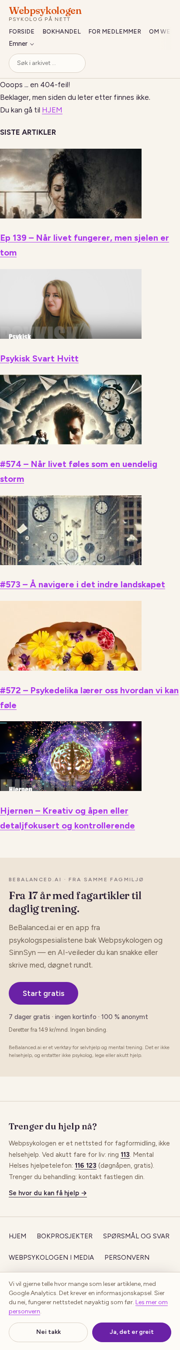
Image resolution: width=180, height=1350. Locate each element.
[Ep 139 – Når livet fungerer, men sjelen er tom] (71, 215)
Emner (18, 44)
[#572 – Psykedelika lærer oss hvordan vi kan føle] (71, 668)
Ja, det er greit (132, 1332)
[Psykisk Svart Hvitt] (71, 336)
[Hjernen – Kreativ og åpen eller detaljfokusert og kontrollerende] (71, 788)
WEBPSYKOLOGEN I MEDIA (51, 1257)
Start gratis (43, 993)
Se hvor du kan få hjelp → (48, 1193)
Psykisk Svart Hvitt (39, 358)
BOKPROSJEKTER (65, 1236)
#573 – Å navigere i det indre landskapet (82, 584)
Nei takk (48, 1332)
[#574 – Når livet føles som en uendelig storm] (71, 441)
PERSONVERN (126, 1257)
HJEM (52, 110)
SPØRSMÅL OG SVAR (136, 1236)
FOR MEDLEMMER (114, 31)
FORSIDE (22, 31)
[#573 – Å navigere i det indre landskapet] (71, 562)
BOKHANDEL (61, 31)
